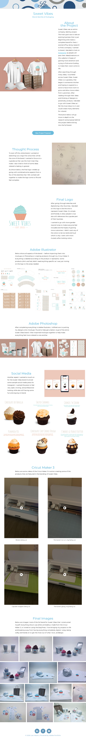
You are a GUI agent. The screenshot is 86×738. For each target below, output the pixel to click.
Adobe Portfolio (55, 735)
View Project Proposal (43, 133)
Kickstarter (62, 53)
